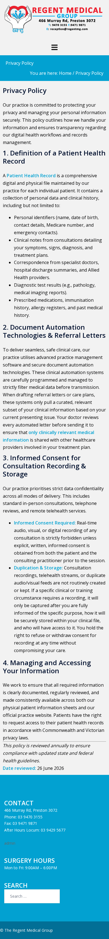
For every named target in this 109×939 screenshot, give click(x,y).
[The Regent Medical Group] (54, 21)
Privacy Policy (20, 63)
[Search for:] (32, 896)
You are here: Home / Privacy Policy (66, 73)
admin (9, 843)
